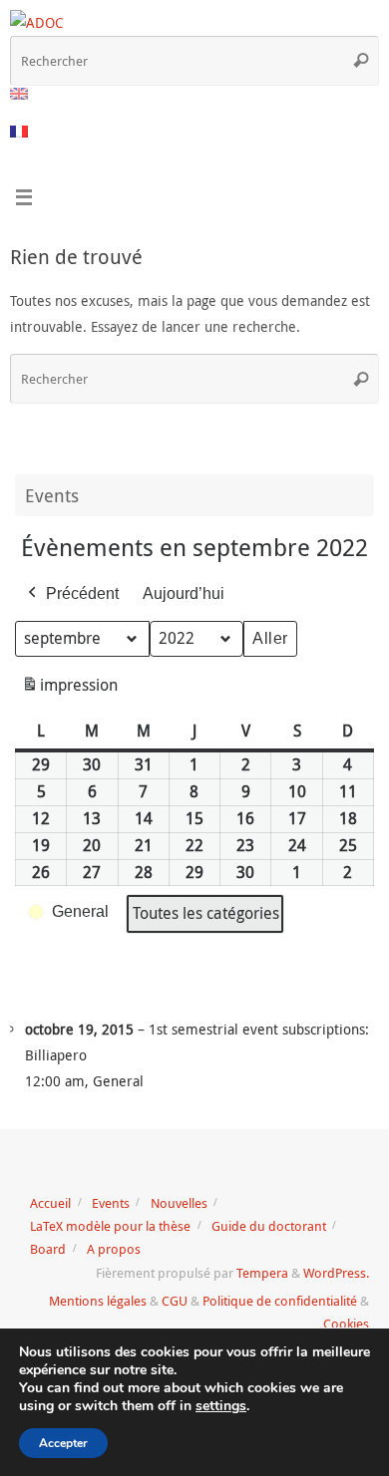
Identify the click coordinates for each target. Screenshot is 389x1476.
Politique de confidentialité (279, 1301)
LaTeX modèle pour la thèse (110, 1226)
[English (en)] (20, 94)
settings (220, 1406)
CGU (175, 1301)
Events (111, 1203)
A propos (114, 1249)
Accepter (63, 1443)
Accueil (50, 1203)
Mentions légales (98, 1301)
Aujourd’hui (183, 593)
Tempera (262, 1273)
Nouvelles (179, 1203)
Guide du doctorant (268, 1226)
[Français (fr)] (20, 132)
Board (48, 1249)
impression (69, 690)
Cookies (346, 1323)
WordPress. (336, 1273)
